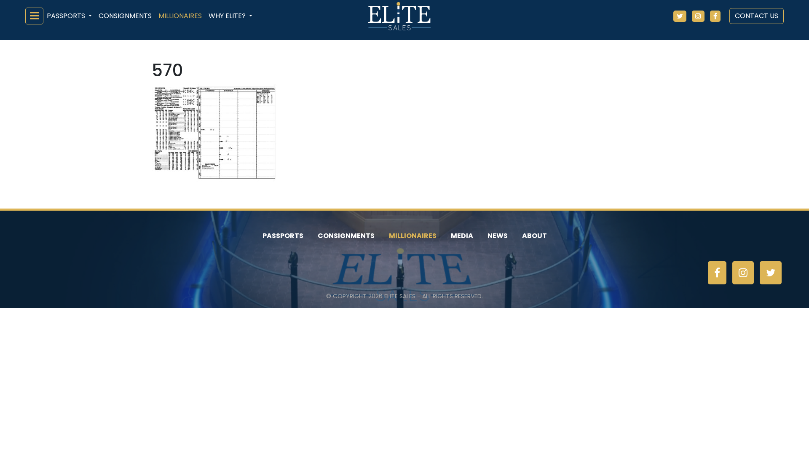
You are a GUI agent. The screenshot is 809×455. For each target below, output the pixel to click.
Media (462, 236)
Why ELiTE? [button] (228, 16)
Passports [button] (67, 16)
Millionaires (180, 16)
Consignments (125, 16)
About (534, 236)
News (498, 236)
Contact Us (756, 16)
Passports (283, 236)
